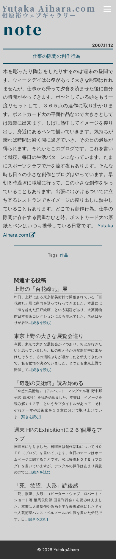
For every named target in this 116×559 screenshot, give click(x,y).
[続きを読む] (41, 322)
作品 (64, 254)
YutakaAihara (66, 549)
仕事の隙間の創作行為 (56, 56)
